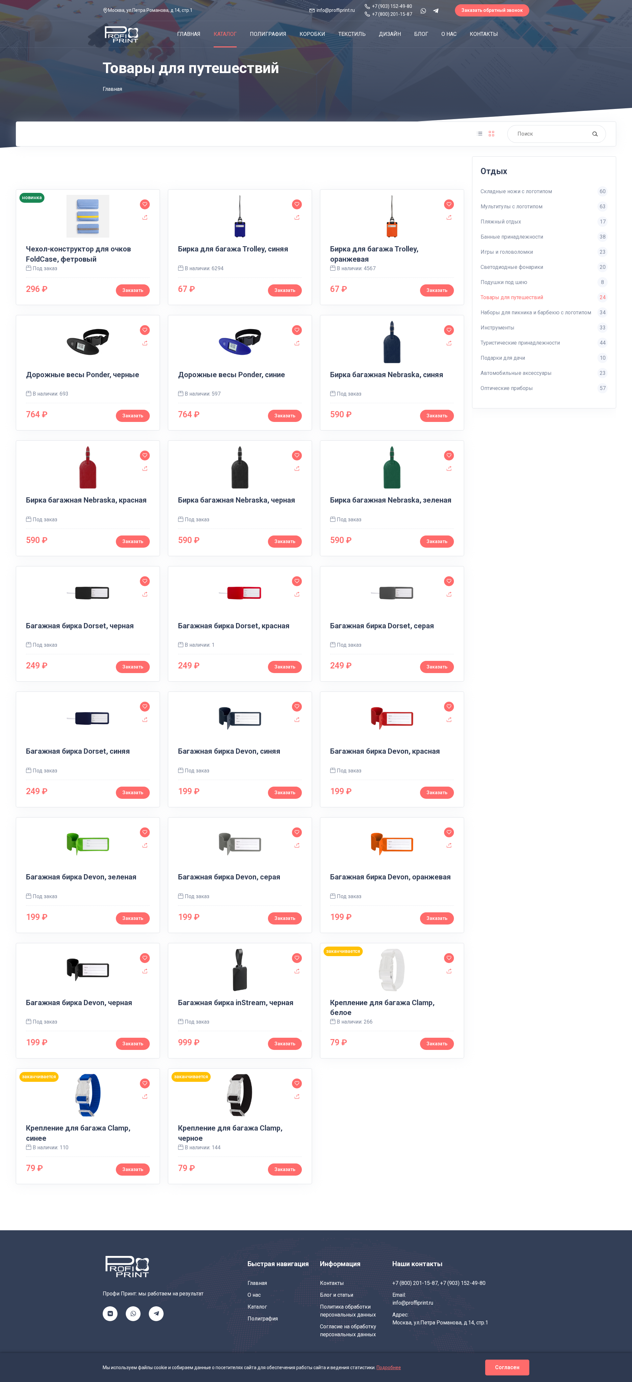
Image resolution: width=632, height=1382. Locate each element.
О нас (449, 34)
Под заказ (348, 394)
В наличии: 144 (202, 1147)
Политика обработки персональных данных (348, 1311)
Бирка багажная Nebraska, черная (236, 500)
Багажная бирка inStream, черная (236, 1003)
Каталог (225, 34)
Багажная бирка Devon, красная (385, 751)
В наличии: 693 (49, 394)
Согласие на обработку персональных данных (348, 1330)
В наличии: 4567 (355, 268)
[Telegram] (436, 11)
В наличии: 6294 (203, 268)
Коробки (312, 34)
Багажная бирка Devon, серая (229, 877)
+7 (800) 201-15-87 (415, 1283)
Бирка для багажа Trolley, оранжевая (374, 254)
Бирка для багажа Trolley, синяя (233, 249)
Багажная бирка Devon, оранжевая (390, 877)
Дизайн (390, 34)
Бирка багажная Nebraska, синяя (386, 375)
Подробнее (389, 1367)
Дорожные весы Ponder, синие (231, 375)
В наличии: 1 (199, 645)
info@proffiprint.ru (412, 1303)
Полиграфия (268, 34)
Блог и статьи (336, 1295)
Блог (421, 34)
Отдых (494, 171)
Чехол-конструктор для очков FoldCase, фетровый (78, 254)
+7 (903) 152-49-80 (463, 1283)
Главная (188, 34)
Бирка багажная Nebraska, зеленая (391, 500)
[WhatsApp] (423, 11)
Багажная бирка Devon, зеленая (81, 877)
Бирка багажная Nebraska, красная (86, 500)
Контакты (484, 34)
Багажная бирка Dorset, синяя (78, 751)
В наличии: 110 (49, 1147)
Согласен (507, 1367)
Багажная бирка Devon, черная (79, 1003)
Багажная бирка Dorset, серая (382, 626)
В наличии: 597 (202, 394)
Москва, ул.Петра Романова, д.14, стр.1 (440, 1322)
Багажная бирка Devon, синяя (229, 751)
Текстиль (352, 34)
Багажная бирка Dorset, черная (80, 626)
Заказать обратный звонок (492, 10)
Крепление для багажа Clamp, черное (230, 1133)
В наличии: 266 (354, 1022)
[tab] (480, 134)
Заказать (285, 290)
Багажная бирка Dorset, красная (234, 626)
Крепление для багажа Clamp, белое (382, 1008)
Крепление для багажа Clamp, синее (78, 1133)
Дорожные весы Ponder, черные (82, 375)
